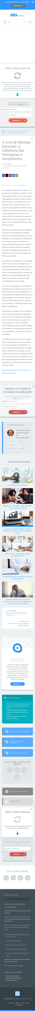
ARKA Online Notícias (8, 998)
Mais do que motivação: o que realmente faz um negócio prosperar (17, 507)
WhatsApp (21, 448)
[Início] (17, 993)
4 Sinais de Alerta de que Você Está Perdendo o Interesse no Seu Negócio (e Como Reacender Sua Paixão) (17, 601)
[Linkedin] (24, 770)
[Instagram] (17, 770)
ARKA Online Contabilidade (19, 731)
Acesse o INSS (15, 801)
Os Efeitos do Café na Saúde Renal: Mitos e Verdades (18, 623)
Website (12, 441)
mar (21, 190)
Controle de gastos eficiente (17, 485)
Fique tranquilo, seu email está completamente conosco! (18, 104)
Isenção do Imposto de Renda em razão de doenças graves (17, 578)
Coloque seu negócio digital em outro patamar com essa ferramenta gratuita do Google (17, 531)
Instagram (12, 445)
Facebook (21, 441)
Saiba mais (16, 684)
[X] (17, 777)
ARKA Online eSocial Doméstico (17, 742)
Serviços (18, 1003)
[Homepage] (18, 15)
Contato (23, 1003)
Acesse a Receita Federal (18, 791)
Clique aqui (17, 6)
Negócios (6, 168)
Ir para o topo (11, 1002)
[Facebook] (10, 770)
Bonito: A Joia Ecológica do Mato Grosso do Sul (16, 613)
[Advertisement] (17, 45)
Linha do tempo (19, 1004)
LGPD (27, 1003)
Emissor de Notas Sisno (18, 753)
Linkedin (12, 448)
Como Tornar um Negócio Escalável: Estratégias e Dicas (17, 555)
